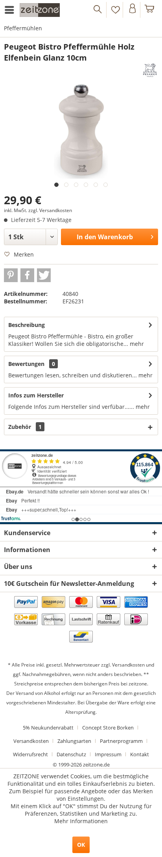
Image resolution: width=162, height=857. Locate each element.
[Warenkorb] (149, 10)
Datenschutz (71, 754)
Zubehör (25, 426)
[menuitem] (10, 10)
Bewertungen (26, 364)
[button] (11, 275)
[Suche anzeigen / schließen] (98, 10)
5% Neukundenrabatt (48, 727)
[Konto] (132, 10)
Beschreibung (26, 325)
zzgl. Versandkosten (50, 210)
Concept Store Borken (108, 727)
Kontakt (139, 754)
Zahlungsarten (74, 740)
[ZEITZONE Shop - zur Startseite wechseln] (40, 10)
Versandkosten (128, 664)
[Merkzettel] (115, 10)
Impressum (108, 754)
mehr (136, 343)
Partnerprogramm (121, 740)
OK (81, 844)
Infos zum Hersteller (36, 395)
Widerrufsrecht (30, 754)
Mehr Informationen (81, 821)
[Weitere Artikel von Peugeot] (150, 70)
